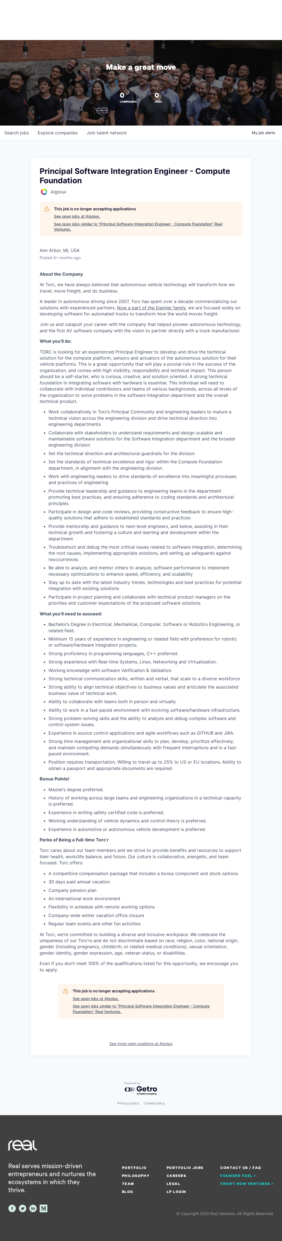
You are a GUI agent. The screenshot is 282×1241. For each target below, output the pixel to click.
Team (128, 1183)
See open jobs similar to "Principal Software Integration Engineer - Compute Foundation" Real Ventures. (138, 227)
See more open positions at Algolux (141, 1043)
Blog (127, 1191)
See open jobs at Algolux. (77, 216)
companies (58, 132)
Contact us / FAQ (240, 1167)
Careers (176, 1175)
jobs (16, 132)
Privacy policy (128, 1103)
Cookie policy (154, 1103)
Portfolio (134, 1167)
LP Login (176, 1191)
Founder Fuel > (238, 1175)
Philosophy (136, 1175)
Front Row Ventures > (247, 1183)
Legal (174, 1183)
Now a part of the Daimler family (151, 307)
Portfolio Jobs (185, 1167)
